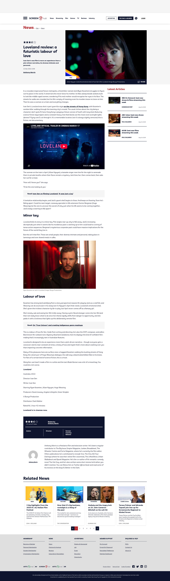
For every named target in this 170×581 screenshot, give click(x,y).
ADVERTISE (111, 18)
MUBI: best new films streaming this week (130, 131)
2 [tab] (79, 528)
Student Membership (29, 550)
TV (78, 18)
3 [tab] (83, 528)
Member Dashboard (106, 554)
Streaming (59, 18)
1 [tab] (76, 528)
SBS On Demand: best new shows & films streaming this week (133, 100)
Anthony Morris (29, 72)
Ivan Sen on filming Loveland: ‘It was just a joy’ (53, 194)
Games (72, 18)
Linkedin (141, 566)
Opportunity (78, 557)
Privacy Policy (107, 566)
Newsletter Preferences (107, 550)
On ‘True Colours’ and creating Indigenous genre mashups (58, 325)
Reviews (84, 18)
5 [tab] (90, 528)
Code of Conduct (125, 566)
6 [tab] (93, 528)
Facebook (133, 566)
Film (66, 18)
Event (76, 550)
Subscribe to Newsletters (56, 554)
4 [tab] (86, 528)
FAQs (126, 544)
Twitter (137, 567)
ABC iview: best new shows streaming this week (133, 116)
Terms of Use (116, 566)
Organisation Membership (31, 554)
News (52, 18)
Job (75, 547)
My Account (103, 544)
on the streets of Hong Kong (76, 106)
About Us (128, 550)
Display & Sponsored (80, 544)
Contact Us (128, 547)
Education (77, 554)
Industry (92, 18)
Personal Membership (30, 547)
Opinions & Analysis (55, 547)
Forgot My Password (106, 547)
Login (143, 18)
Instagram (145, 566)
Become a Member (125, 18)
